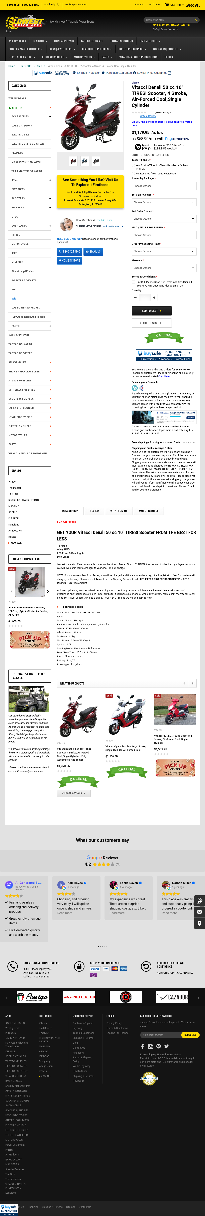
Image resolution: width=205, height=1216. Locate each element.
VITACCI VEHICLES (15, 1076)
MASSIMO (13, 506)
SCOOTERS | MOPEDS (131, 49)
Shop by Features (14, 1169)
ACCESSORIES (20, 116)
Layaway (77, 1028)
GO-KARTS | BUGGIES (165, 49)
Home (11, 66)
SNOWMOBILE (13, 1105)
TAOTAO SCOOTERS (121, 41)
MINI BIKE (17, 262)
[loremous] (32, 997)
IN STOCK (38, 41)
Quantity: (137, 290)
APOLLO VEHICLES (15, 1056)
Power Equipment (15, 1144)
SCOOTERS (18, 198)
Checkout (193, 4)
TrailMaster (14, 488)
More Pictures (149, 510)
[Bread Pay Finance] (135, 387)
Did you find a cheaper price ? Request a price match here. (162, 123)
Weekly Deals (17, 41)
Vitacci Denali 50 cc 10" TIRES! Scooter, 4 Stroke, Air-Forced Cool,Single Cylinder (92, 66)
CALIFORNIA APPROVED (25, 307)
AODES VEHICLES (15, 1023)
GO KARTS (17, 207)
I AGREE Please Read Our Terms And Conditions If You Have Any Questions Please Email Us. (164, 284)
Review (94, 510)
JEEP (14, 253)
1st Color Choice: (142, 194)
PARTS (106, 57)
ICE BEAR (13, 518)
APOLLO (12, 512)
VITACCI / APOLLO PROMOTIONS (138, 57)
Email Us (95, 251)
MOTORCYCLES (83, 57)
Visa (106, 968)
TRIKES (168, 57)
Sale (39, 66)
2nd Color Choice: (142, 211)
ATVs (14, 180)
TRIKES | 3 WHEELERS (17, 1135)
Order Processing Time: (146, 244)
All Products (12, 1154)
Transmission (13, 1179)
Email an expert (104, 220)
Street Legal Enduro (22, 271)
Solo (93, 975)
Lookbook (10, 1192)
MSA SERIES (12, 1164)
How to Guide (80, 1071)
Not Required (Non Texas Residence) (156, 173)
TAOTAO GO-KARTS (92, 41)
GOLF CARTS (19, 225)
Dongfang (13, 524)
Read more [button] (64, 913)
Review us (78, 1081)
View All (16, 542)
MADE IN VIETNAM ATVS (25, 162)
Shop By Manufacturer (24, 49)
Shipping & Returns (83, 1038)
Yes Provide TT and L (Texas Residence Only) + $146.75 (162, 167)
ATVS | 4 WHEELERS (60, 49)
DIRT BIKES (18, 189)
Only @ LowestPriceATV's (171, 27)
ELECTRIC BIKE (20, 134)
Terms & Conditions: (144, 276)
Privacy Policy (114, 1023)
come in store (71, 260)
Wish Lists (154, 4)
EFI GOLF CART (13, 1159)
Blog (75, 1042)
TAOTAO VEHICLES (15, 1061)
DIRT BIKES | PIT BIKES (95, 49)
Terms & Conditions (83, 1033)
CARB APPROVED (64, 41)
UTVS (14, 216)
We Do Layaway (81, 1066)
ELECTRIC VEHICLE (53, 57)
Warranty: (137, 260)
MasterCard (115, 968)
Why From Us (119, 510)
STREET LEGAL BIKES (17, 1120)
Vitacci (12, 481)
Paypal (95, 968)
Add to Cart (150, 310)
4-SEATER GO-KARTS (23, 280)
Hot (13, 289)
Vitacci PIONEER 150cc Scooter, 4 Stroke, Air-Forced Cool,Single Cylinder (173, 739)
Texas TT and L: (141, 160)
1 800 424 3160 (88, 226)
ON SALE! (10, 1051)
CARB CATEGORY (21, 125)
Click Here (164, 376)
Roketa (12, 536)
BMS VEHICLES (148, 41)
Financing (78, 1052)
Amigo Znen (15, 530)
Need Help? (50, 4)
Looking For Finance (76, 4)
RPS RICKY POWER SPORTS (23, 500)
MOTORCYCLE (19, 244)
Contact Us (79, 1047)
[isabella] (79, 997)
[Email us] (199, 912)
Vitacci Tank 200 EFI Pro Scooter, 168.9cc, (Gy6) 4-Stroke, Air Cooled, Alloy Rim (28, 611)
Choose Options (72, 793)
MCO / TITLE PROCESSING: (148, 227)
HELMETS (17, 152)
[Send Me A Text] (199, 900)
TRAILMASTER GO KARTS (26, 171)
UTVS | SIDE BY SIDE (20, 57)
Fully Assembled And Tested (28, 316)
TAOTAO (13, 494)
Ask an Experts (111, 226)
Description (70, 510)
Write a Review (148, 116)
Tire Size (10, 1174)
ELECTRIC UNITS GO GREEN (27, 143)
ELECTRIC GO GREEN (16, 1130)
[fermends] (172, 997)
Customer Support (83, 1023)
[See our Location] (199, 923)
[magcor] (125, 997)
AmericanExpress (123, 968)
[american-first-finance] (141, 387)
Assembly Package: (143, 178)
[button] (9, 1210)
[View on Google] (61, 885)
